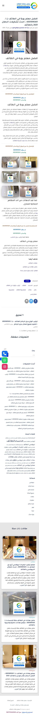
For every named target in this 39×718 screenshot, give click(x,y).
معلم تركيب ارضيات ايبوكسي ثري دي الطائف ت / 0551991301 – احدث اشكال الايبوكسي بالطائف (21, 567)
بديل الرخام (31, 486)
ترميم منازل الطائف (24, 454)
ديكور (15, 460)
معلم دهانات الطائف (14, 709)
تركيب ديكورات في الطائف (13, 285)
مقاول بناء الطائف (27, 473)
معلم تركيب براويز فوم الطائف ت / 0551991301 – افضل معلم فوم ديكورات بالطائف (20, 387)
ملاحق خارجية (20, 473)
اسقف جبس (27, 441)
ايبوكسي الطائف (29, 445)
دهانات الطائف (33, 263)
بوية (36, 213)
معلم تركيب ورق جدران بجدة (29, 271)
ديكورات (32, 500)
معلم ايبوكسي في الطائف (26, 465)
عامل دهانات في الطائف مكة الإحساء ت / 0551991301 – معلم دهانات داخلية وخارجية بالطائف (19, 623)
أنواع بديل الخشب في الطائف (11, 438)
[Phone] (5, 354)
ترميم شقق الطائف (19, 452)
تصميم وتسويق (27, 712)
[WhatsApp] (5, 360)
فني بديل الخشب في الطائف (17, 463)
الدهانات (5, 66)
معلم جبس (33, 294)
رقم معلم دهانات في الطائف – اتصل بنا (19, 705)
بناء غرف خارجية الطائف (20, 141)
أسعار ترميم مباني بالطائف (23, 438)
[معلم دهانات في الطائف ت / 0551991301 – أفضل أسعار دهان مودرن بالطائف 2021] (19, 656)
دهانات (27, 281)
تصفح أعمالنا (10, 700)
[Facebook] (1, 359)
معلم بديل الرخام (13, 465)
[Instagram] (5, 367)
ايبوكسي (31, 482)
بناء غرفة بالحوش (12, 444)
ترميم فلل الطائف (11, 452)
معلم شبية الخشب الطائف (18, 470)
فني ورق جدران (8, 463)
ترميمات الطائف (13, 449)
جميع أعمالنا (30, 493)
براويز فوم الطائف (19, 444)
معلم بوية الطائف (21, 290)
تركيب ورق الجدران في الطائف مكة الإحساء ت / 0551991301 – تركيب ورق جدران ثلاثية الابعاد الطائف (19, 374)
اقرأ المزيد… (23, 585)
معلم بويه (11, 290)
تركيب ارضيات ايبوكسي (19, 447)
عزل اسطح (31, 504)
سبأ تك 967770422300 (13, 712)
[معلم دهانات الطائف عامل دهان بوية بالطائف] (26, 5)
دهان (35, 290)
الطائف (24, 285)
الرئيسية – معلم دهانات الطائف (24, 700)
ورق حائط (8, 473)
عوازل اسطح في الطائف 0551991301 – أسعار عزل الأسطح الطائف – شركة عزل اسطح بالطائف (19, 412)
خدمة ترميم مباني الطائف (25, 457)
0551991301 (9, 94)
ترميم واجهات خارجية (13, 454)
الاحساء (30, 285)
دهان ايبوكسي (21, 460)
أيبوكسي (32, 441)
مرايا (33, 511)
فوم (33, 507)
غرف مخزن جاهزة (26, 463)
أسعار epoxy (31, 438)
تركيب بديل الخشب (16, 237)
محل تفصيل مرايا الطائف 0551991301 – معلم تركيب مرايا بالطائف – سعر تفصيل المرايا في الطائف (20, 425)
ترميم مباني (31, 489)
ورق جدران (15, 473)
